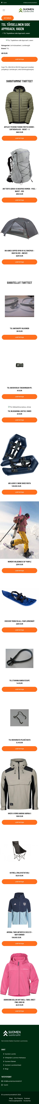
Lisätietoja (19, 59)
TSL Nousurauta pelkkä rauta (19, 740)
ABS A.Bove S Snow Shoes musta (19, 483)
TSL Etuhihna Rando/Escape (19, 680)
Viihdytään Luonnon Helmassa (15, 1058)
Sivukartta (26, 1101)
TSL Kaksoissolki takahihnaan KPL (19, 388)
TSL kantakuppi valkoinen (19, 328)
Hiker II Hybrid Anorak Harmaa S (19, 813)
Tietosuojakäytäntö (15, 1101)
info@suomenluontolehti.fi (30, 2)
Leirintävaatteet (15, 45)
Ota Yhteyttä (18, 1098)
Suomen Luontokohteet (13, 1065)
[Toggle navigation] (3, 10)
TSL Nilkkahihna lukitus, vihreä (19, 411)
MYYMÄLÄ (7, 18)
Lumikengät (26, 45)
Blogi (6, 1069)
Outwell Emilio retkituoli (19, 873)
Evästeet (27, 1098)
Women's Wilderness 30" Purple (19, 561)
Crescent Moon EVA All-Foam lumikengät (19, 621)
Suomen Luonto (10, 1054)
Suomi (5, 2)
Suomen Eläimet (10, 1061)
